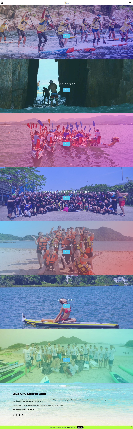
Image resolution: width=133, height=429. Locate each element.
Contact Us (16, 405)
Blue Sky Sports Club (29, 393)
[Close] (132, 427)
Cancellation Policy (45, 405)
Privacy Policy (59, 405)
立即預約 (80, 427)
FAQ (53, 405)
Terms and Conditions (32, 405)
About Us (22, 405)
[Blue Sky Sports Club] (66, 2)
